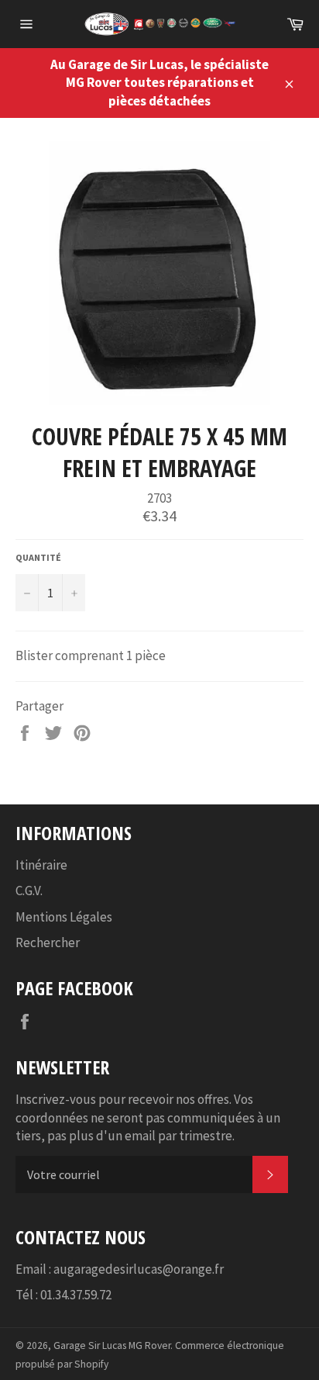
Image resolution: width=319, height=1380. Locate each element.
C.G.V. (29, 890)
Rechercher (47, 942)
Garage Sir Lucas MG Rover (111, 1345)
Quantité (38, 557)
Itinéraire (41, 864)
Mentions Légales (63, 916)
